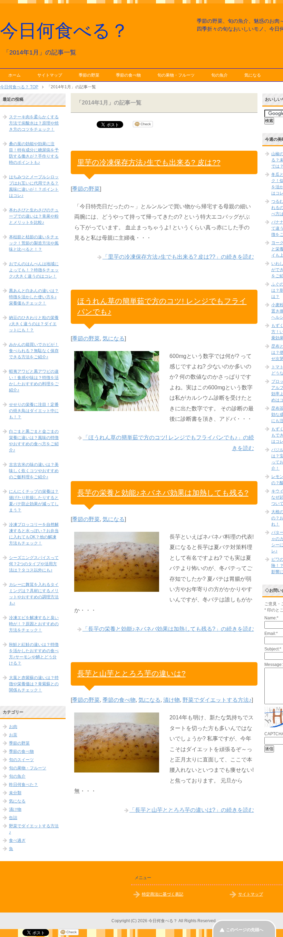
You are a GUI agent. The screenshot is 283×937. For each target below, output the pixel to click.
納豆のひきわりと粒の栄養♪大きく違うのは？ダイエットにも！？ (34, 323)
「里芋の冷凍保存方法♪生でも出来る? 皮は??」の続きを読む (178, 257)
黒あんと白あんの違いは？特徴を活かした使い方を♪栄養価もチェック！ (34, 297)
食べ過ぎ (17, 840)
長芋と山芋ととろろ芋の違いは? (131, 673)
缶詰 (13, 817)
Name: (271, 618)
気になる (252, 75)
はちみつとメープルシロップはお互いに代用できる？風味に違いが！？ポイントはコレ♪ (34, 186)
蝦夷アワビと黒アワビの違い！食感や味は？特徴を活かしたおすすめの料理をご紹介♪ (34, 380)
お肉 (13, 726)
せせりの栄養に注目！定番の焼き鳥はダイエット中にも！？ (34, 410)
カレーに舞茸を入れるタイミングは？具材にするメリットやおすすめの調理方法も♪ (34, 594)
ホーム (14, 75)
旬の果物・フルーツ (176, 75)
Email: (271, 633)
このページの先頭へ (244, 929)
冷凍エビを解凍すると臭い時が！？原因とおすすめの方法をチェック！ (34, 623)
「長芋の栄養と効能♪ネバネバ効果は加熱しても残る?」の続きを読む (168, 629)
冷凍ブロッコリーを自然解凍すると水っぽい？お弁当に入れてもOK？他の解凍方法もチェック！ (34, 534)
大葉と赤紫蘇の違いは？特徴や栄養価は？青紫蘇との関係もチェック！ (34, 683)
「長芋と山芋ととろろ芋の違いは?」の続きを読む (191, 810)
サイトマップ (49, 75)
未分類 (15, 792)
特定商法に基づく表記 (162, 894)
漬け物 (171, 700)
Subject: (272, 649)
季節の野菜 (89, 75)
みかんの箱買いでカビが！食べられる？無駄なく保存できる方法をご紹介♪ (34, 350)
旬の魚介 (219, 75)
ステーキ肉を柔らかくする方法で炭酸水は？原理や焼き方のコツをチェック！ (34, 123)
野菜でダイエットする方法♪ (217, 700)
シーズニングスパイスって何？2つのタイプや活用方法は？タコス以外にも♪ (34, 563)
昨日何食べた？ (23, 784)
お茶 (13, 734)
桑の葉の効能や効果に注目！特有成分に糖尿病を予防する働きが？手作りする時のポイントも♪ (34, 153)
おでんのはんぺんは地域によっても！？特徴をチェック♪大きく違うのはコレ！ (34, 270)
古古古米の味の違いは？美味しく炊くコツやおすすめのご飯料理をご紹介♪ (34, 470)
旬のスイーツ (21, 759)
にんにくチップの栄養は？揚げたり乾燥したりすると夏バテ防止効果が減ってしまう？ (34, 500)
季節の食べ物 (128, 75)
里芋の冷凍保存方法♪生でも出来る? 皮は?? (149, 162)
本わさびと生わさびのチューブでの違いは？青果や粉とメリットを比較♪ (34, 216)
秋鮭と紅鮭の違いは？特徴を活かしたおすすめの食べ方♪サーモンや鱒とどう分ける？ (34, 654)
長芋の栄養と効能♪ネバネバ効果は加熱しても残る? (162, 493)
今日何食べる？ (64, 30)
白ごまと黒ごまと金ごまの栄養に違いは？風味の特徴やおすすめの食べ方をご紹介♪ (34, 440)
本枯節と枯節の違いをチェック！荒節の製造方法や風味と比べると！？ (34, 243)
